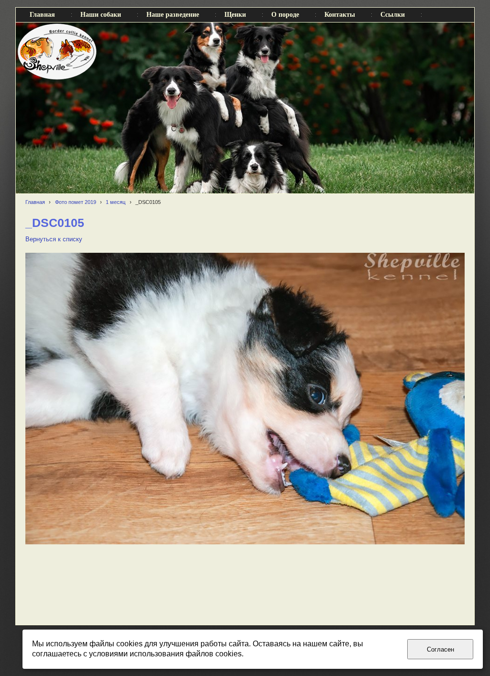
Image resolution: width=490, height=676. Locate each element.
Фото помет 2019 (75, 202)
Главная (35, 202)
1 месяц (115, 202)
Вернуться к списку (53, 239)
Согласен (440, 649)
